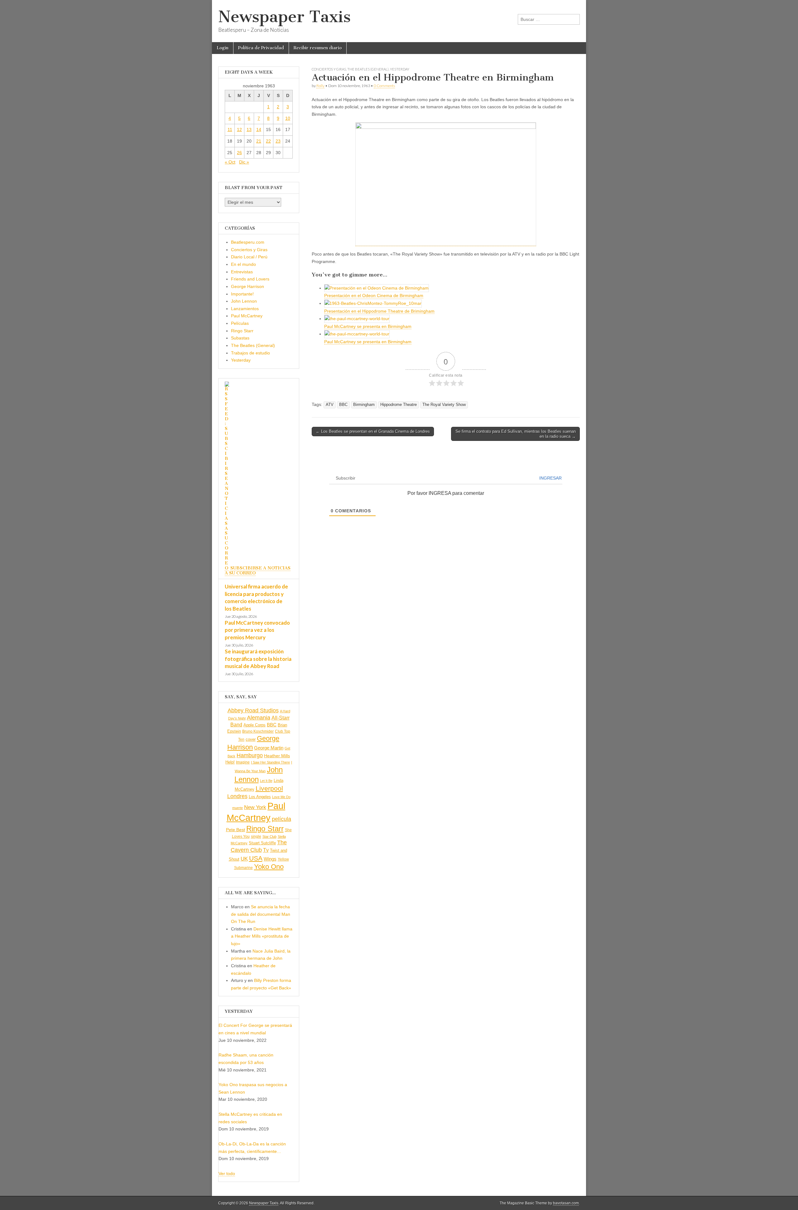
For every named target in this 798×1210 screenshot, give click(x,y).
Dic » (244, 161)
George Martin (268, 747)
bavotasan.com (566, 1203)
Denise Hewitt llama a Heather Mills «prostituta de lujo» (261, 936)
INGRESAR (550, 478)
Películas (240, 323)
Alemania (258, 718)
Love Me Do (281, 797)
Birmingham (364, 405)
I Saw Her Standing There (270, 762)
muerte (237, 808)
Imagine (243, 762)
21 (258, 141)
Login (222, 48)
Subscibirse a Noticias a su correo (258, 570)
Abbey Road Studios (253, 710)
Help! (230, 762)
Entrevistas (242, 271)
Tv (266, 850)
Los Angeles (260, 796)
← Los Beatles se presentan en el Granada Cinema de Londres (373, 431)
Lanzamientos (245, 308)
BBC (343, 405)
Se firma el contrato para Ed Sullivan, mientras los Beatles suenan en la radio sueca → (515, 434)
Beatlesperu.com (247, 242)
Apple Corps (254, 725)
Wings (270, 858)
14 (258, 129)
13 (249, 129)
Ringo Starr (242, 330)
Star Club (269, 836)
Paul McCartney (246, 315)
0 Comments (384, 85)
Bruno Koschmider (258, 731)
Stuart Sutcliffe (262, 843)
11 (230, 129)
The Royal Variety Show (444, 405)
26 (239, 152)
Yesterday (399, 69)
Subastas (240, 337)
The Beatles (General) (368, 69)
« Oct (230, 161)
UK (244, 859)
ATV (330, 405)
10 (287, 118)
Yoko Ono (269, 867)
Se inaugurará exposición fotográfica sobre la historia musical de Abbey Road (258, 658)
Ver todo (227, 1173)
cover (251, 739)
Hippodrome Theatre (398, 405)
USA (255, 858)
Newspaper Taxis (284, 16)
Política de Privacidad (261, 48)
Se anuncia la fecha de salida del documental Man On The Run (260, 914)
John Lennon (244, 301)
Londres (237, 796)
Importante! (242, 293)
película (281, 819)
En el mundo (243, 264)
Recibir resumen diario (318, 48)
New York (255, 807)
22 (268, 141)
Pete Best (235, 829)
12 (239, 129)
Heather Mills (277, 756)
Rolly (320, 85)
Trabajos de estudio (250, 352)
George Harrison (247, 286)
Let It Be (266, 781)
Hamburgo (250, 755)
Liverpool (269, 788)
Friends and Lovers (250, 278)
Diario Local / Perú (249, 256)
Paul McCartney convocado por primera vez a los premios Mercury (257, 630)
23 (278, 141)
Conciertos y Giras (329, 69)
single (256, 836)
